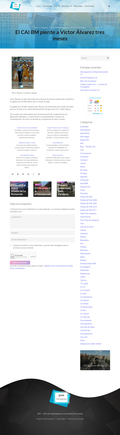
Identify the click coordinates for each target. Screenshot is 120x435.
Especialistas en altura (27, 155)
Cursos (83, 163)
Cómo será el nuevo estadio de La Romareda (18, 190)
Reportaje (84, 250)
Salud (82, 257)
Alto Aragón (84, 137)
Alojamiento (85, 133)
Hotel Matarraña (58, 143)
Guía (82, 223)
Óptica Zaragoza (58, 155)
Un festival (84, 304)
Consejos (83, 160)
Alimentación (85, 130)
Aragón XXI (84, 140)
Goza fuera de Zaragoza (89, 220)
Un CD (82, 287)
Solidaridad (84, 270)
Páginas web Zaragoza (45, 419)
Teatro (82, 277)
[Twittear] (17, 174)
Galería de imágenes (88, 213)
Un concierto (85, 290)
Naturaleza (84, 240)
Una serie (84, 337)
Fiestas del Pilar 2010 (88, 207)
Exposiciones (85, 187)
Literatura (84, 233)
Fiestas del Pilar (86, 197)
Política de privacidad (75, 419)
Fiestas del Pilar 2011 (88, 210)
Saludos (83, 260)
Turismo (83, 280)
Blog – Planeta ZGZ (87, 147)
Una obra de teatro (87, 327)
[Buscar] (109, 6)
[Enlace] (15, 6)
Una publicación (86, 334)
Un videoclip (85, 317)
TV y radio (84, 284)
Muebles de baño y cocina (27, 143)
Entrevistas (84, 180)
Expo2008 (84, 183)
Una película (85, 330)
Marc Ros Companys (88, 81)
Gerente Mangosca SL (89, 78)
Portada (83, 247)
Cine (82, 150)
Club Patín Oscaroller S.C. (90, 90)
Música (83, 237)
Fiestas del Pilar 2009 (88, 203)
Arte (81, 143)
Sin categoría (85, 267)
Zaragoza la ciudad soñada (90, 344)
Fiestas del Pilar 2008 (88, 200)
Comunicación (85, 153)
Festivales (84, 193)
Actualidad (84, 127)
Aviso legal (61, 419)
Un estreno (84, 300)
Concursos (84, 157)
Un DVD (83, 294)
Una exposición (86, 324)
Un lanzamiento (86, 307)
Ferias (82, 190)
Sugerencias (85, 274)
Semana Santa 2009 (88, 264)
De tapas (83, 173)
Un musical (84, 314)
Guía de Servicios (87, 227)
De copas (83, 170)
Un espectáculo (86, 297)
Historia (83, 230)
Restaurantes (85, 253)
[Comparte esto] (12, 174)
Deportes (83, 177)
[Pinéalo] (28, 174)
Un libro (83, 310)
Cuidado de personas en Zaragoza (58, 128)
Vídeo (82, 340)
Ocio (82, 243)
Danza (82, 167)
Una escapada (85, 320)
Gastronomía (85, 217)
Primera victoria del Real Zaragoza (64, 190)
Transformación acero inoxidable (27, 128)
